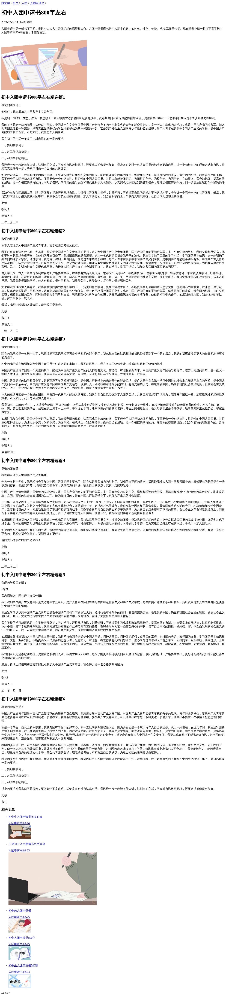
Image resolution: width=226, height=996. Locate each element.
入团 (24, 3)
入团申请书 (37, 3)
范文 (16, 3)
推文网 (5, 3)
